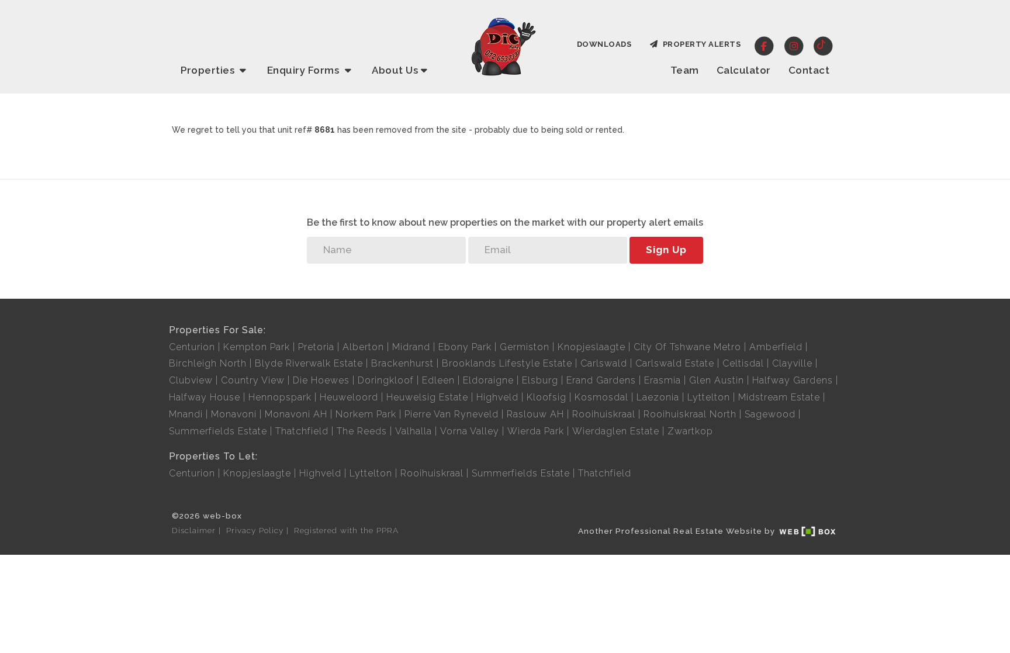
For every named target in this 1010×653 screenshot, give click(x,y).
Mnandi (186, 414)
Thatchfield (301, 431)
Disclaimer (194, 530)
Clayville (792, 363)
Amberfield (776, 347)
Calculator (744, 70)
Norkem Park (365, 414)
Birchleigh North (208, 363)
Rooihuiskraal (603, 414)
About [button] (395, 70)
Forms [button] (304, 70)
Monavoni (234, 414)
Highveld (497, 397)
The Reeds (362, 431)
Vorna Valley (469, 431)
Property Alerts (700, 44)
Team (684, 70)
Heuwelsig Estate (427, 397)
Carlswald (603, 363)
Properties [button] (209, 70)
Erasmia (662, 380)
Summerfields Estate (218, 431)
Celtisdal (743, 363)
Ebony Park (465, 347)
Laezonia (658, 397)
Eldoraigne (488, 380)
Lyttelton (708, 397)
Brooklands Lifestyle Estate (507, 363)
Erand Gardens (601, 380)
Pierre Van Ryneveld (451, 414)
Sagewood (770, 414)
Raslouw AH (535, 414)
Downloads (604, 44)
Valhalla (413, 431)
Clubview (191, 380)
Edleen (438, 380)
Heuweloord (349, 397)
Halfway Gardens (792, 380)
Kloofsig (546, 397)
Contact (809, 70)
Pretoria (316, 347)
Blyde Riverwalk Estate (309, 363)
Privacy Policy (254, 530)
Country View (253, 380)
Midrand (411, 347)
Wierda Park (535, 431)
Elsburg (540, 380)
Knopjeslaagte (591, 347)
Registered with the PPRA (346, 530)
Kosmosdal (601, 397)
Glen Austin (716, 380)
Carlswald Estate (674, 363)
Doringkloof (386, 380)
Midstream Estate (779, 397)
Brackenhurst (402, 363)
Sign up (666, 249)
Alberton (363, 347)
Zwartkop (690, 431)
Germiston (524, 347)
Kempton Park (256, 347)
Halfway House (204, 397)
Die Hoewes (321, 380)
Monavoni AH (296, 414)
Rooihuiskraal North (690, 414)
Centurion (192, 347)
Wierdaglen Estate (615, 431)
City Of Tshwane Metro (687, 347)
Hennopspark (280, 397)
